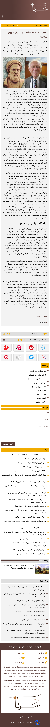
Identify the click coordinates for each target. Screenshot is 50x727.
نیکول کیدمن (39, 662)
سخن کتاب (13, 646)
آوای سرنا (30, 646)
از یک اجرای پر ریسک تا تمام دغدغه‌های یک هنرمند (28, 481)
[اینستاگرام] (44, 357)
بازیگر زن (41, 653)
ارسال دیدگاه (8, 444)
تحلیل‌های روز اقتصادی (37, 374)
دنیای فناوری (41, 390)
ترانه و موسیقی (40, 382)
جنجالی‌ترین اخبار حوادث (36, 378)
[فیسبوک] (18, 339)
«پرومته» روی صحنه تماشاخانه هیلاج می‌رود (31, 553)
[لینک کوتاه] (9, 334)
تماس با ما (28, 717)
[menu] (47, 17)
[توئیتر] (21, 339)
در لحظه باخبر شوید (38, 371)
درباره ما (21, 717)
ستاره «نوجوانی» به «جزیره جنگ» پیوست (32, 462)
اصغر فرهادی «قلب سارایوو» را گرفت (33, 467)
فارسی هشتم (41, 402)
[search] (2, 16)
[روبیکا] (19, 357)
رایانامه (47, 419)
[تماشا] (6, 347)
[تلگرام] (24, 339)
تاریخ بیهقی (41, 322)
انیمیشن (41, 658)
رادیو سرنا (38, 646)
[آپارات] (19, 347)
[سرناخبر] (38, 6)
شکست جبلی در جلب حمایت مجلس (33, 538)
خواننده (19, 653)
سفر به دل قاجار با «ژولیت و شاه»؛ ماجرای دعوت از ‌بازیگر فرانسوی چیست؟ (19, 566)
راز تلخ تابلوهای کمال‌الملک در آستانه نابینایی (30, 517)
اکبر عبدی (18, 658)
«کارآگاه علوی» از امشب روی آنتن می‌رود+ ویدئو (30, 471)
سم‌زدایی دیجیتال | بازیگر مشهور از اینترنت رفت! (29, 549)
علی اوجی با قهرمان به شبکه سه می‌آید (32, 528)
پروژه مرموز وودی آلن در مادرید (35, 458)
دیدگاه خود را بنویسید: (42, 427)
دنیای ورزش (41, 394)
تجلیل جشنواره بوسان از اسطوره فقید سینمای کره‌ (29, 454)
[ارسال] (7, 334)
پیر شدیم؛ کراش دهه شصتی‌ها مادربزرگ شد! (30, 506)
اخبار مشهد (41, 398)
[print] (4, 334)
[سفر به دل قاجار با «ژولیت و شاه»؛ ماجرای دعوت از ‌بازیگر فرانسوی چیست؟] (42, 569)
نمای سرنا (22, 646)
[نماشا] (6, 357)
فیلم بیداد (18, 662)
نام (48, 412)
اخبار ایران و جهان (39, 386)
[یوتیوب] (31, 347)
